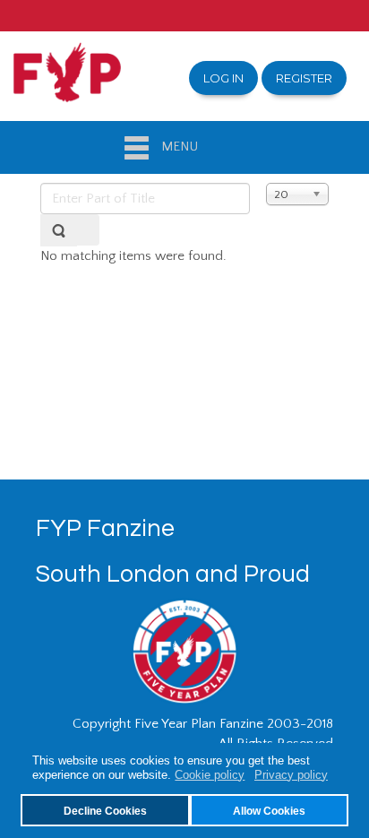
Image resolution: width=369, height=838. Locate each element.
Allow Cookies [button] (269, 810)
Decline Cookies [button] (105, 810)
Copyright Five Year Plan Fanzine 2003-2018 (203, 723)
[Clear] (87, 230)
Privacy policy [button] (291, 775)
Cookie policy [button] (210, 775)
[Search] (58, 230)
